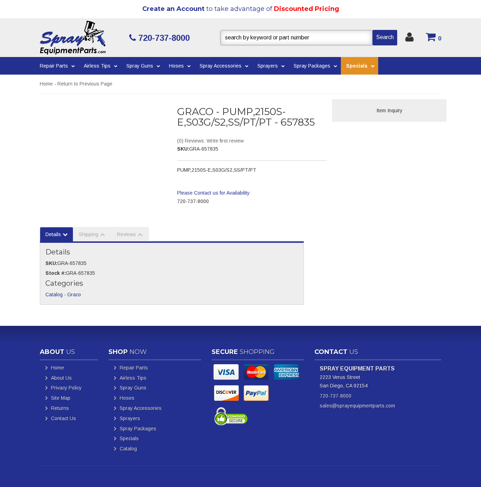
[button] (308, 37)
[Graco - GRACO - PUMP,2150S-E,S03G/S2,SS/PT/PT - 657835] (103, 143)
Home (46, 84)
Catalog (54, 294)
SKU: (183, 149)
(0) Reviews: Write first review (210, 141)
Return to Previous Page (84, 84)
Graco (74, 294)
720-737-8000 (335, 396)
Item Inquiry (389, 110)
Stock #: (55, 273)
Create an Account (173, 9)
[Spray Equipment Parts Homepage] (82, 37)
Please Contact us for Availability (213, 193)
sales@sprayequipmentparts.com (357, 406)
